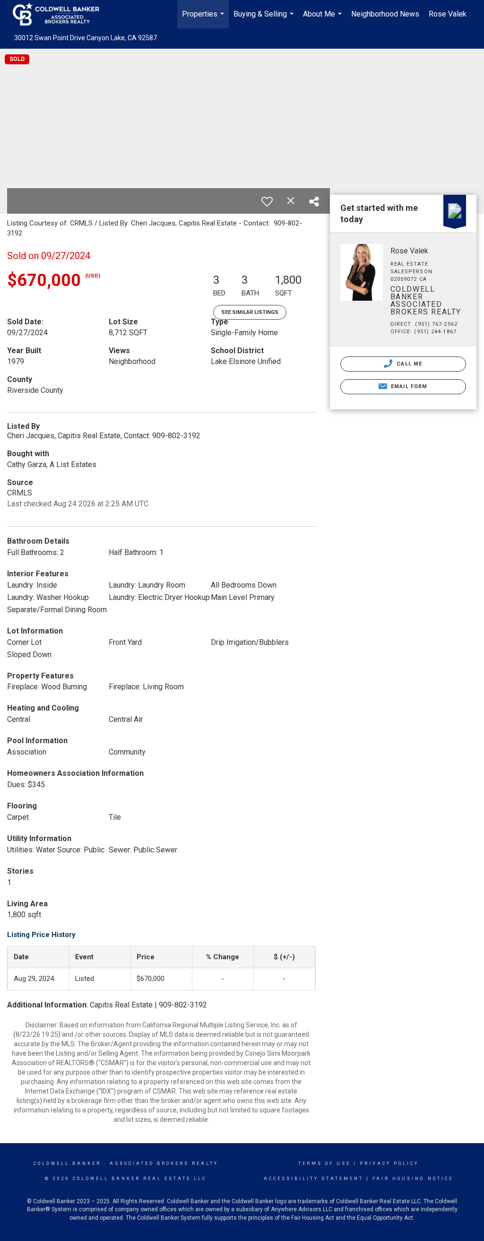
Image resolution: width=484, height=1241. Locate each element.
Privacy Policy (389, 1163)
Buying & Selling (264, 18)
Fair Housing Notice (412, 1178)
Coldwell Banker (67, 1163)
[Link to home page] (61, 14)
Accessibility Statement (313, 1178)
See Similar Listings (249, 312)
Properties (204, 18)
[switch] (267, 201)
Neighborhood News (385, 13)
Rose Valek (448, 13)
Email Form (408, 386)
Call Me (408, 364)
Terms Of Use (324, 1163)
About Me (323, 18)
